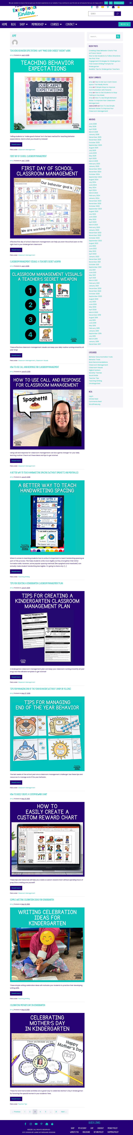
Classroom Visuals (42, 360)
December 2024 (95, 169)
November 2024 (95, 172)
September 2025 (95, 145)
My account (82, 1128)
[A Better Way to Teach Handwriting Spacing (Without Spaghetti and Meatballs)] (47, 517)
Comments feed (95, 401)
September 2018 (95, 333)
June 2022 (93, 248)
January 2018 (94, 341)
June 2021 (92, 272)
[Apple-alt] (118, 6)
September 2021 (95, 267)
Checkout (100, 1128)
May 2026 (92, 126)
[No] (131, 3)
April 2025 (92, 158)
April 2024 (93, 190)
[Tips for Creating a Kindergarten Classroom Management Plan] (47, 628)
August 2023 (93, 211)
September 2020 (95, 296)
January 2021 (94, 286)
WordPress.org (94, 404)
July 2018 (92, 336)
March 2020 (93, 312)
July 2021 (92, 270)
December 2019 (95, 315)
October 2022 (94, 238)
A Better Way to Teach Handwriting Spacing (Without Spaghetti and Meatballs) (44, 472)
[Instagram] (97, 6)
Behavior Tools (94, 359)
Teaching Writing (24, 577)
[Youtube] (102, 6)
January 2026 (94, 134)
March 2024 (93, 193)
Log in (91, 396)
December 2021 (95, 259)
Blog (13, 24)
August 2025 (93, 148)
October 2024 (94, 174)
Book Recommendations (98, 362)
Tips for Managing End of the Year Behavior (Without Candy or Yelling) (40, 689)
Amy (90, 82)
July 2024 (92, 182)
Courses (55, 24)
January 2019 (94, 331)
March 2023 (93, 225)
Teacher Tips (22, 1104)
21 (56, 1112)
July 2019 (92, 320)
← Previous (16, 1112)
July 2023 (92, 214)
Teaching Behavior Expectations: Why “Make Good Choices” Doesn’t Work (40, 50)
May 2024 (92, 187)
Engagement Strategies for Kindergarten (104, 61)
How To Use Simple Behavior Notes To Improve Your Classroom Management (103, 100)
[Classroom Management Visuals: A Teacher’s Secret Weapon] (47, 306)
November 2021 (95, 262)
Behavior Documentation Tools (101, 357)
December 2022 (95, 233)
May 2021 (92, 275)
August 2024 (93, 179)
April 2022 (92, 254)
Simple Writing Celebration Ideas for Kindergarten (32, 899)
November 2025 (95, 140)
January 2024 (94, 198)
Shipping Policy (113, 1132)
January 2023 (94, 230)
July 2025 (92, 150)
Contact (70, 24)
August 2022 (93, 243)
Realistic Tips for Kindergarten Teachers (104, 69)
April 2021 (92, 278)
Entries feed (93, 399)
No (111, 3)
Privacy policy (119, 3)
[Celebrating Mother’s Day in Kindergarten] (47, 1050)
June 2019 (92, 323)
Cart (91, 1128)
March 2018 (93, 339)
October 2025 (94, 142)
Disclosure (86, 1132)
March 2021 (93, 280)
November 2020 (95, 291)
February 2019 (94, 328)
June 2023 (93, 217)
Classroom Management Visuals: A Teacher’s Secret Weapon (35, 261)
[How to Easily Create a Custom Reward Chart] (47, 839)
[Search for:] (105, 36)
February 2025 (94, 164)
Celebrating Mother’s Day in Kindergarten (27, 1005)
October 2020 (94, 294)
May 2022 (92, 251)
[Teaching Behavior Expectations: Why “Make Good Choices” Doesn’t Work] (47, 95)
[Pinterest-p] (107, 6)
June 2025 (93, 153)
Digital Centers (94, 370)
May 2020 (92, 307)
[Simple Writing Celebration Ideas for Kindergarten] (47, 944)
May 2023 (92, 219)
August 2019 (93, 317)
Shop (22, 24)
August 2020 (93, 299)
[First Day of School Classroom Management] (47, 201)
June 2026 (93, 124)
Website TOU (74, 1132)
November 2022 (95, 235)
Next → (64, 1112)
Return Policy (99, 1132)
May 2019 (92, 325)
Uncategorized (94, 383)
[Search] (117, 13)
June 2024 (93, 185)
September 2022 (95, 241)
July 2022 (92, 246)
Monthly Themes (95, 373)
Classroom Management (26, 150)
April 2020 (92, 309)
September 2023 (95, 209)
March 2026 (93, 132)
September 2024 (95, 177)
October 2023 (94, 206)
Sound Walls (93, 375)
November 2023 (95, 203)
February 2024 (94, 195)
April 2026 (92, 129)
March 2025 (93, 161)
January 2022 (94, 256)
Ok (106, 3)
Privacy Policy (113, 1128)
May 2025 (92, 156)
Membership (38, 24)
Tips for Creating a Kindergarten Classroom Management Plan (36, 583)
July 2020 (92, 302)
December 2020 (95, 288)
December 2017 (95, 344)
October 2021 (94, 264)
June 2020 (93, 304)
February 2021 (94, 283)
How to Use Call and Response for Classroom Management (34, 367)
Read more (17, 143)
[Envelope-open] (113, 6)
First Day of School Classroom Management (28, 156)
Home (4, 24)
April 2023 (92, 222)
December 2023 (95, 201)
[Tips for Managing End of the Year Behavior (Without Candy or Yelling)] (47, 733)
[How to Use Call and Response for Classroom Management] (47, 412)
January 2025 (94, 166)
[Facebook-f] (91, 6)
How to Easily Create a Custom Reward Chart (28, 794)
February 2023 (94, 227)
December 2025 (95, 137)
